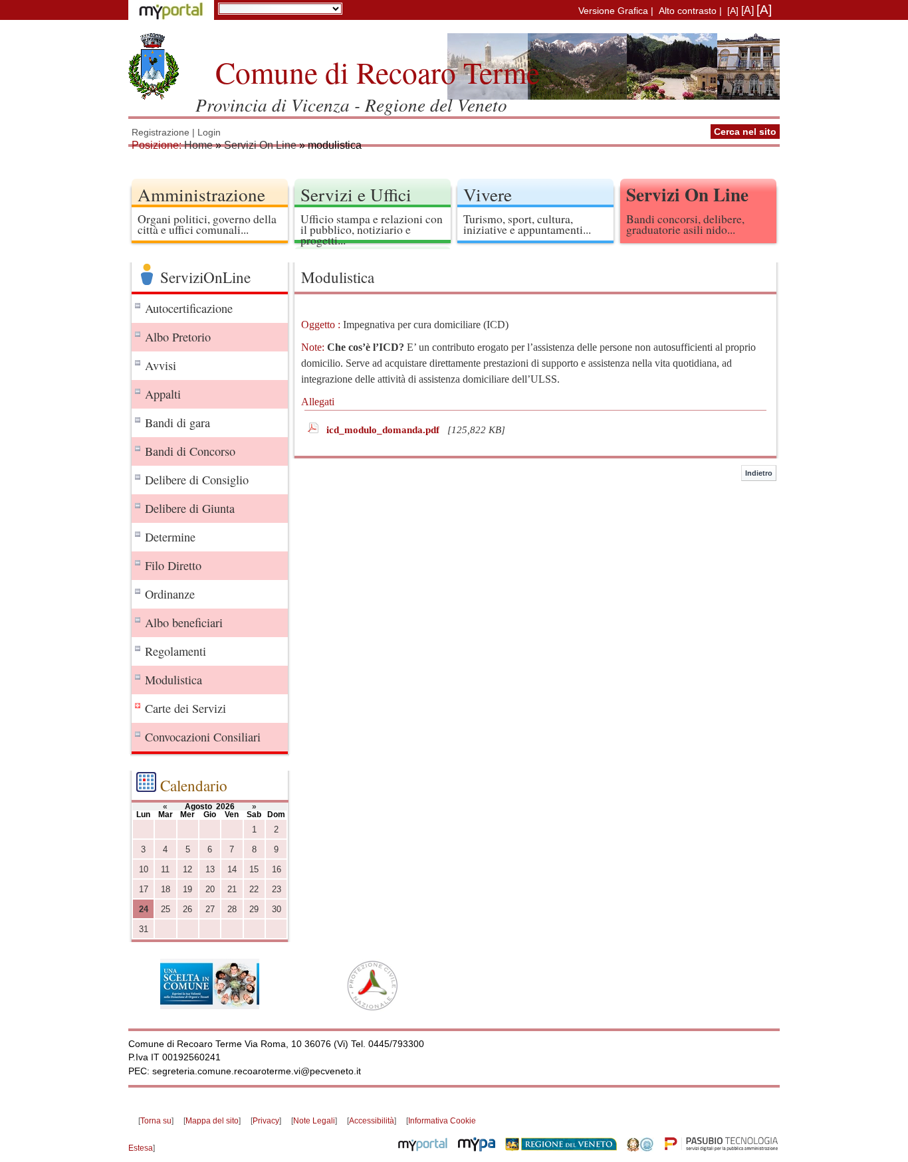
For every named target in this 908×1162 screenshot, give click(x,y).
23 (276, 889)
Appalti (163, 394)
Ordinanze (170, 594)
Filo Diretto (173, 565)
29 (254, 909)
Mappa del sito (212, 1120)
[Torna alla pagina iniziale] (153, 66)
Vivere (487, 194)
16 (276, 869)
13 (210, 869)
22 (254, 889)
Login (209, 133)
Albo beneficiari (184, 622)
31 (143, 929)
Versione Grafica (613, 11)
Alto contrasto (688, 11)
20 (210, 889)
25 (165, 909)
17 (143, 889)
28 (232, 909)
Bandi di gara (177, 423)
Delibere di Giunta (190, 508)
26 (187, 909)
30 (276, 909)
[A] (732, 11)
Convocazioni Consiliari (203, 737)
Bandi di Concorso (190, 451)
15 (254, 869)
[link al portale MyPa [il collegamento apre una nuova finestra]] (476, 1148)
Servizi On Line (260, 145)
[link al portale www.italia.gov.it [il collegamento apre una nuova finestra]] (640, 1148)
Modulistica (173, 680)
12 (187, 869)
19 (187, 889)
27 (210, 909)
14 (232, 869)
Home (198, 145)
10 (143, 869)
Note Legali (314, 1120)
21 (232, 889)
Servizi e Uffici (355, 194)
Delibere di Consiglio (197, 480)
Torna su (155, 1120)
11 (165, 869)
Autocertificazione (189, 308)
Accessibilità (371, 1120)
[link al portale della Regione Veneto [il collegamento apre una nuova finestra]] (561, 1148)
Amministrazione (201, 194)
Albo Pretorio (178, 337)
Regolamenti (175, 651)
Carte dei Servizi (185, 708)
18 (165, 889)
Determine (170, 537)
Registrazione (160, 133)
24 (143, 909)
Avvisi (160, 365)
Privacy (266, 1120)
